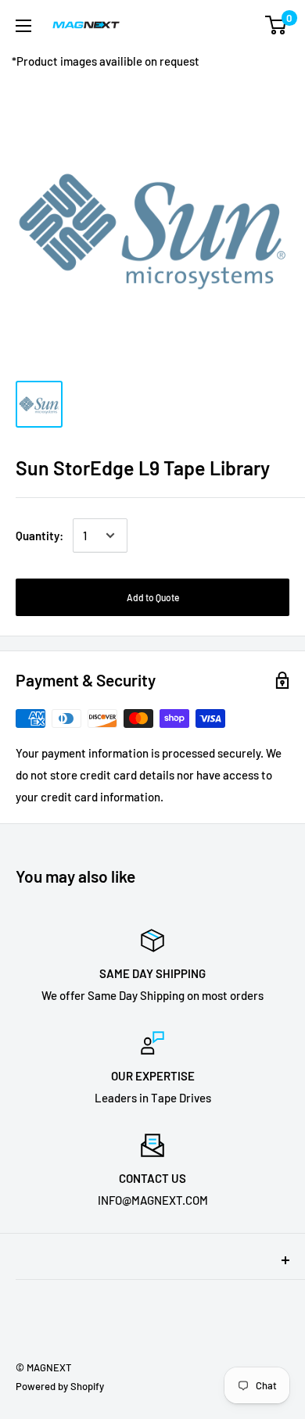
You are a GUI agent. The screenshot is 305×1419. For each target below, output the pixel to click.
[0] (276, 25)
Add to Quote (153, 597)
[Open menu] (23, 26)
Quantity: (39, 536)
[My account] (245, 25)
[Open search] (214, 25)
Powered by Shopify (60, 1386)
